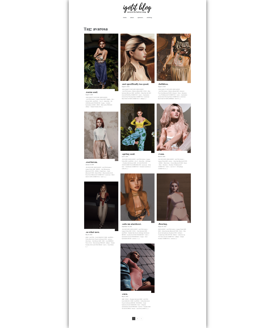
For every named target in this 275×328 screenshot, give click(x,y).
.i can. (161, 154)
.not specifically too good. (135, 84)
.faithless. (163, 84)
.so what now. (93, 232)
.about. (132, 17)
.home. (125, 17)
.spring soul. (128, 154)
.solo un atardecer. (132, 224)
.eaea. (125, 294)
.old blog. (149, 17)
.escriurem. (92, 162)
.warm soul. (92, 92)
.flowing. (163, 224)
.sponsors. (140, 17)
